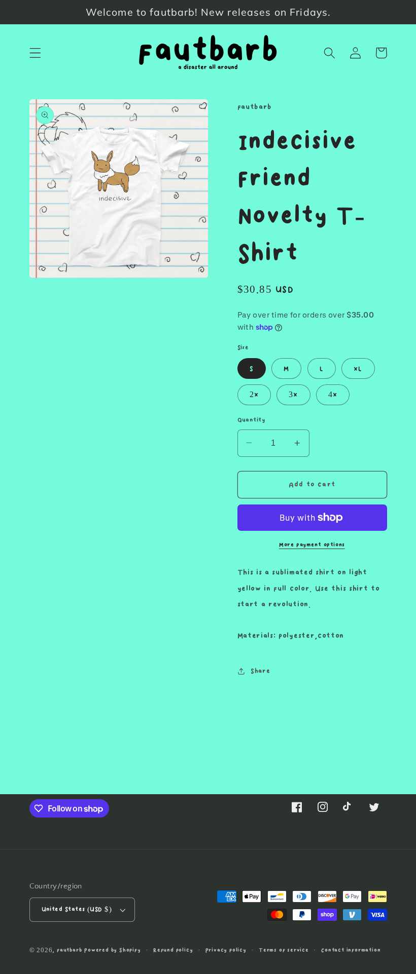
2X (254, 394)
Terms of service (284, 950)
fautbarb (69, 950)
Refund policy (173, 950)
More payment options (312, 545)
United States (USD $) (77, 909)
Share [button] (260, 671)
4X (332, 394)
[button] (35, 53)
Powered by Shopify (112, 950)
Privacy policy (226, 950)
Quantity (251, 420)
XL (358, 368)
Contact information (350, 950)
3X (293, 394)
